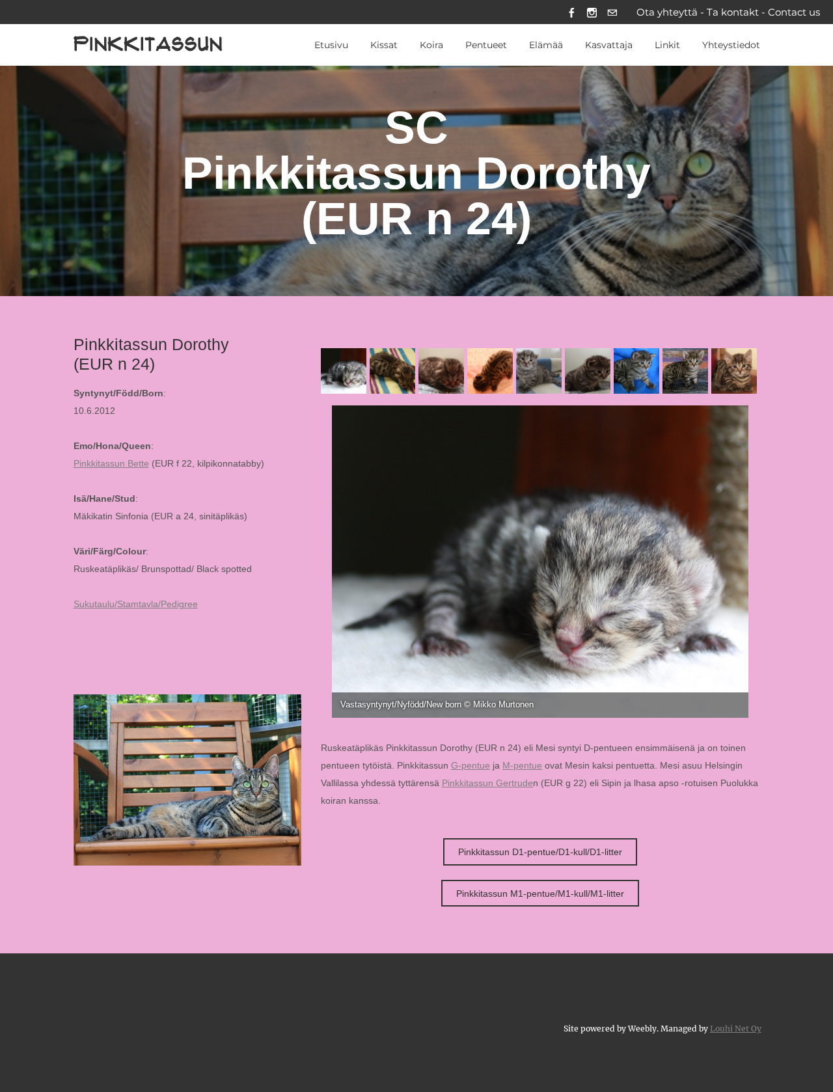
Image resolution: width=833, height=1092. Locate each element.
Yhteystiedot (731, 45)
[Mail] (612, 12)
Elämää (546, 45)
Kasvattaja (609, 45)
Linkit (667, 45)
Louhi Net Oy (735, 1028)
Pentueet (486, 45)
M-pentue (522, 766)
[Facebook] (572, 12)
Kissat (384, 45)
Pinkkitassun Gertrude (487, 783)
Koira (431, 45)
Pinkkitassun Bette (111, 464)
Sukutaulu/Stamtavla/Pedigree (136, 604)
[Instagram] (592, 12)
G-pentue (470, 766)
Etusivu (331, 45)
